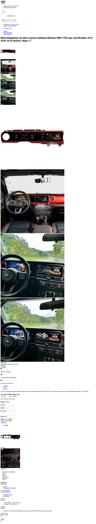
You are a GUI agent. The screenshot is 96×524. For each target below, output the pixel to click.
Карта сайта (6, 496)
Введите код (4, 416)
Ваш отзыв (3, 411)
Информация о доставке (10, 488)
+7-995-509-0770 (12, 26)
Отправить (3, 422)
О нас (5, 486)
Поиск (4, 479)
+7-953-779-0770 (14, 24)
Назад (2, 519)
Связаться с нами (8, 494)
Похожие (6, 425)
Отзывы (5, 389)
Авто (5, 387)
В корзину (3, 367)
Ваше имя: (3, 405)
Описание (6, 386)
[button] (4, 11)
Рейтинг (2, 408)
